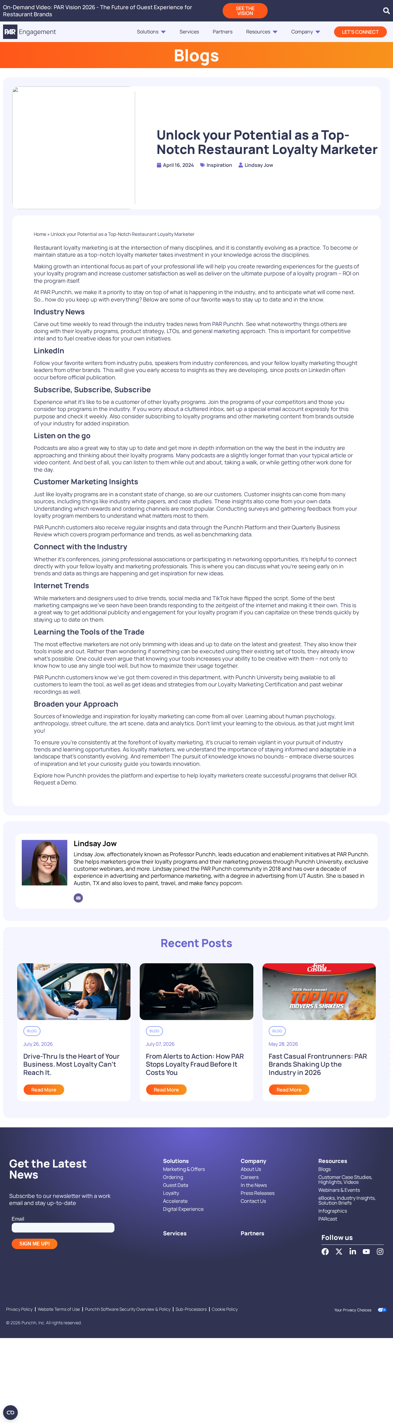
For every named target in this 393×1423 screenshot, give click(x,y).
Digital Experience (183, 1208)
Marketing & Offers (184, 1169)
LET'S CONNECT (360, 32)
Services (189, 31)
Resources (258, 31)
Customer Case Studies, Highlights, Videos (345, 1179)
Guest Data (175, 1185)
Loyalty (171, 1193)
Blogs (324, 1169)
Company (302, 31)
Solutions (147, 31)
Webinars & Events (339, 1189)
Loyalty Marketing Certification (257, 684)
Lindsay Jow (95, 843)
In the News (254, 1185)
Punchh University (258, 677)
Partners (222, 31)
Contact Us (253, 1201)
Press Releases (257, 1193)
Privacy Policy (19, 1309)
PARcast (327, 1218)
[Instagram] (380, 1251)
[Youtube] (366, 1251)
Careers (250, 1177)
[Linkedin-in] (352, 1251)
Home (40, 234)
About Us (251, 1169)
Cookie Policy (225, 1309)
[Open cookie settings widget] (10, 1412)
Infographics (332, 1210)
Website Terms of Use (59, 1309)
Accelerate (175, 1201)
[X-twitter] (339, 1251)
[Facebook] (325, 1251)
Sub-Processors (191, 1309)
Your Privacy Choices (353, 1310)
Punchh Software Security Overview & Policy (127, 1309)
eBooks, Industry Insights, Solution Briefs (347, 1200)
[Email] (78, 898)
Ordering (173, 1177)
